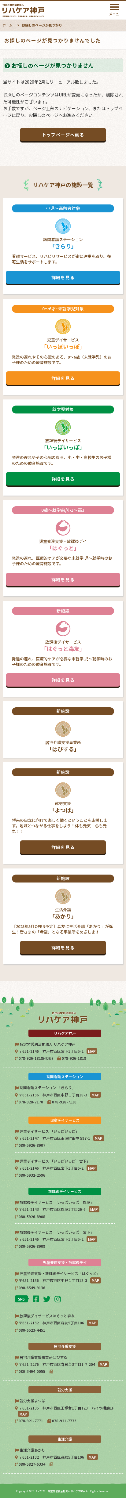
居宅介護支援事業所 (63, 730)
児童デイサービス (62, 343)
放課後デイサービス (61, 444)
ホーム (7, 25)
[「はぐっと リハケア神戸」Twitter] (47, 1298)
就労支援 (59, 809)
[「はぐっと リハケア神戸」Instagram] (58, 1298)
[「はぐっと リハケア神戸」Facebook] (37, 1298)
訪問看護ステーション (61, 243)
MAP (92, 1051)
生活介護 (62, 913)
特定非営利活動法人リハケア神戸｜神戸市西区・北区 (39, 10)
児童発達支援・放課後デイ (62, 545)
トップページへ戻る (63, 135)
